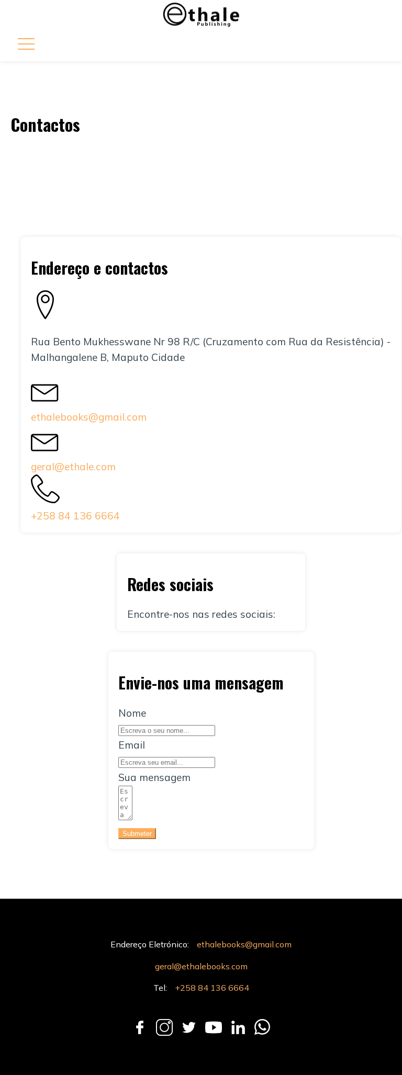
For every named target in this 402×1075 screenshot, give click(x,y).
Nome (132, 713)
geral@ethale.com (73, 466)
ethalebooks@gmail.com (89, 417)
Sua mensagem (154, 777)
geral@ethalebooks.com (201, 966)
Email (131, 745)
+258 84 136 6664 (75, 516)
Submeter (137, 834)
